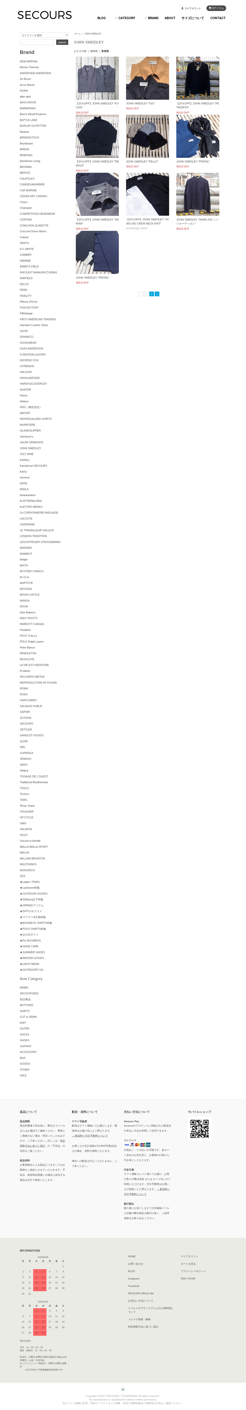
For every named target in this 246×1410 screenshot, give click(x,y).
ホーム (77, 33)
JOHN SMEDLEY (93, 33)
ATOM (191, 1278)
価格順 (94, 51)
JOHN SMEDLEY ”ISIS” (140, 103)
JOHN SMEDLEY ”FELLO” (142, 161)
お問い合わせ (135, 1263)
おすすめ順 (80, 51)
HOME (132, 1256)
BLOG (101, 18)
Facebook (133, 1285)
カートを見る (188, 1263)
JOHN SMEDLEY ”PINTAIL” (193, 161)
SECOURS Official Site (141, 1293)
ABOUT (170, 18)
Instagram (134, 1278)
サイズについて (193, 18)
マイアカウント (193, 8)
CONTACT (218, 18)
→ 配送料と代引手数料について (90, 1135)
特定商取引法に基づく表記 (143, 1326)
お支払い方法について (140, 1300)
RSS (183, 1278)
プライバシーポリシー (193, 1271)
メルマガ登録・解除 (139, 1319)
